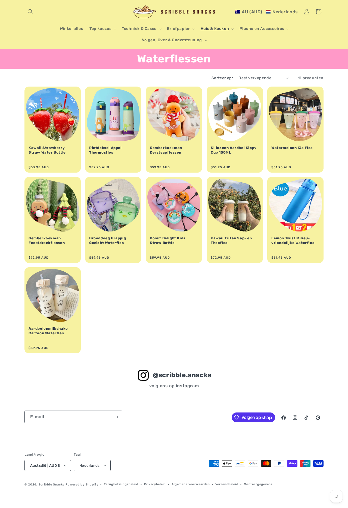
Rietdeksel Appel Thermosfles (105, 150)
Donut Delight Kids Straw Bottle (167, 240)
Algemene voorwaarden (191, 484)
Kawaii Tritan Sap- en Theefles (231, 240)
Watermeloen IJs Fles (292, 148)
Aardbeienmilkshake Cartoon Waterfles (48, 330)
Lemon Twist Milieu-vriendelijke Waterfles (292, 240)
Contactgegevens (258, 484)
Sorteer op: (222, 78)
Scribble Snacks (52, 484)
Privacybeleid (155, 484)
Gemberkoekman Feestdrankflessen (47, 240)
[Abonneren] (116, 417)
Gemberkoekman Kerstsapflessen (166, 150)
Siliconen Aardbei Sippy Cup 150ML (234, 150)
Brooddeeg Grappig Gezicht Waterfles (107, 240)
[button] (30, 12)
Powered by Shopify (82, 484)
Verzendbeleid (226, 484)
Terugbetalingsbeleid (121, 484)
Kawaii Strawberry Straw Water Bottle (47, 150)
